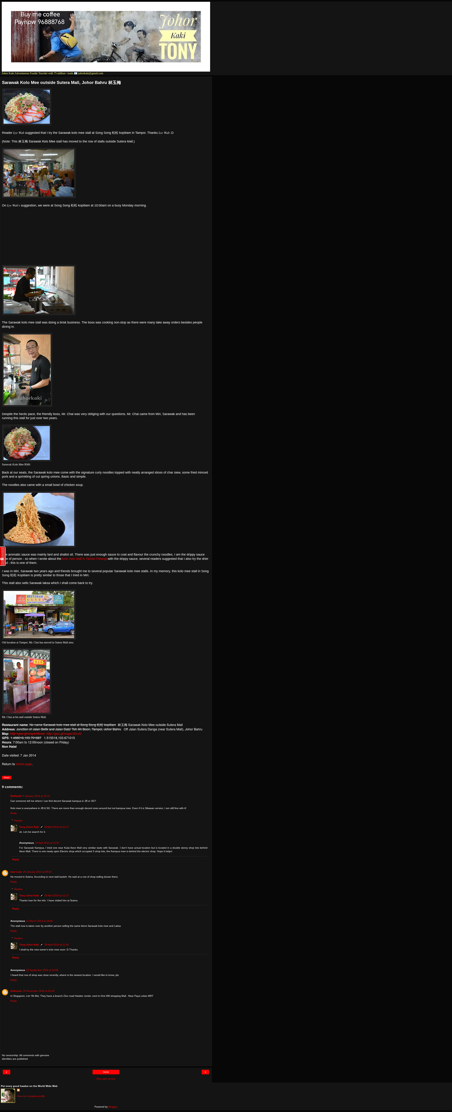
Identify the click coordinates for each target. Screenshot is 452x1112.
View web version (106, 1078)
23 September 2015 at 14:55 (42, 970)
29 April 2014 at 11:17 (56, 826)
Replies (18, 820)
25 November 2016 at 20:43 (38, 991)
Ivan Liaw (16, 871)
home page (24, 763)
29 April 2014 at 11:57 (47, 842)
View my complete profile (31, 1096)
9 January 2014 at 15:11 (36, 796)
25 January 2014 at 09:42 (37, 871)
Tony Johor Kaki (29, 826)
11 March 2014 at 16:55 (39, 921)
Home (106, 1072)
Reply (13, 813)
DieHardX (16, 796)
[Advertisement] (106, 236)
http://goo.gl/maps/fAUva (27, 733)
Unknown (16, 991)
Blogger (112, 1106)
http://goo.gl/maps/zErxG (63, 733)
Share (7, 777)
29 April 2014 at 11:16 (56, 944)
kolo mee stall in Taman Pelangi (84, 559)
